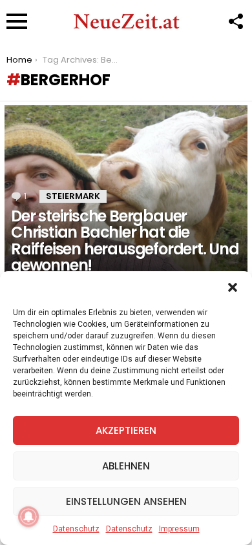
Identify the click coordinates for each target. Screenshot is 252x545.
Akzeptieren (126, 430)
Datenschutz (76, 528)
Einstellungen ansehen (126, 501)
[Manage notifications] (28, 516)
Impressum (179, 528)
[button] (232, 287)
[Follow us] (235, 21)
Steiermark (73, 196)
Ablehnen (126, 466)
